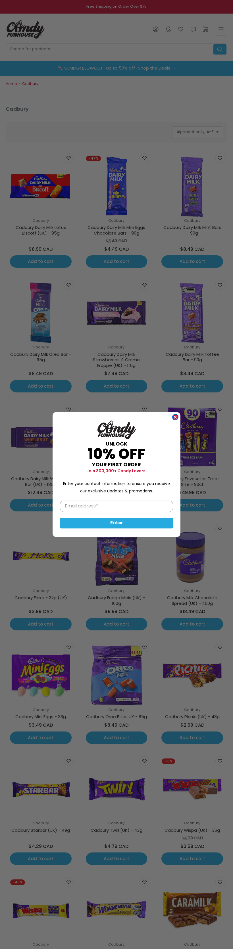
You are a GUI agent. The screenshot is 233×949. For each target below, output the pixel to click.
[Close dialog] (175, 417)
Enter (116, 523)
